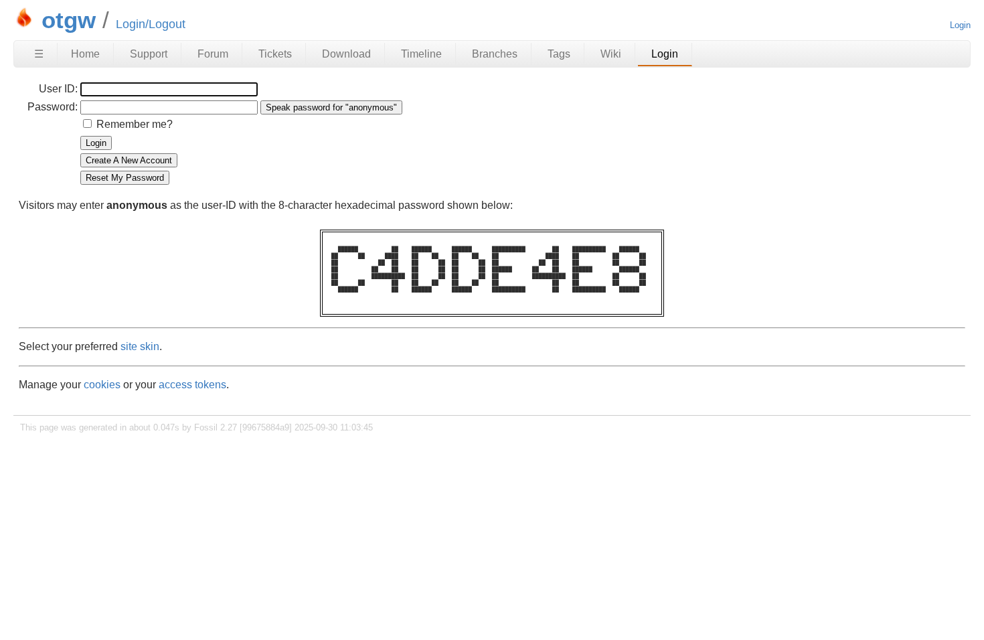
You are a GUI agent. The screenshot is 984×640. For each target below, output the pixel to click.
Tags (559, 54)
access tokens (192, 384)
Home (85, 54)
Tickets (275, 54)
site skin (139, 346)
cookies (102, 384)
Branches (494, 54)
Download (346, 54)
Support (148, 54)
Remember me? (134, 124)
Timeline (421, 54)
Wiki (610, 54)
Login (960, 25)
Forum (212, 54)
